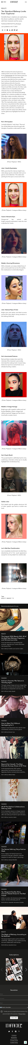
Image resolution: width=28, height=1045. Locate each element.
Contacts (14, 1035)
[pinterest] (7, 30)
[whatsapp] (14, 30)
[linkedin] (10, 30)
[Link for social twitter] (9, 1032)
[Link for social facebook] (12, 1032)
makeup (9, 598)
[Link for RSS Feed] (19, 1031)
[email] (2, 30)
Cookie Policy (14, 1042)
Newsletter (14, 1037)
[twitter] (12, 30)
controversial (8, 75)
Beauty (3, 8)
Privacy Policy (22, 1014)
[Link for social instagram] (15, 1032)
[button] (26, 969)
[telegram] (17, 30)
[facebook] (5, 30)
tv (13, 598)
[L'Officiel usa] (14, 2)
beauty (3, 598)
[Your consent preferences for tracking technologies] (25, 1042)
